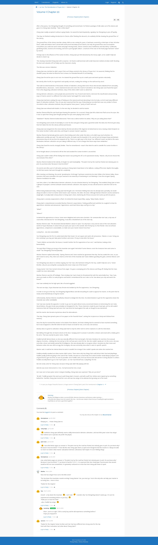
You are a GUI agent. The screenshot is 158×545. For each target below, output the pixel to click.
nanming (50, 395)
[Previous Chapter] (73, 17)
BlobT (37, 2)
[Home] (36, 7)
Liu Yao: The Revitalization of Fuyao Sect (52, 7)
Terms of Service (83, 542)
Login (107, 2)
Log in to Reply (45, 425)
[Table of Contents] (114, 20)
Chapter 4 (100, 384)
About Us (64, 2)
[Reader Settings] (118, 20)
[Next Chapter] (84, 17)
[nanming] (41, 400)
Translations (45, 2)
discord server (107, 415)
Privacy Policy (74, 542)
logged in (48, 412)
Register (113, 2)
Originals (56, 2)
